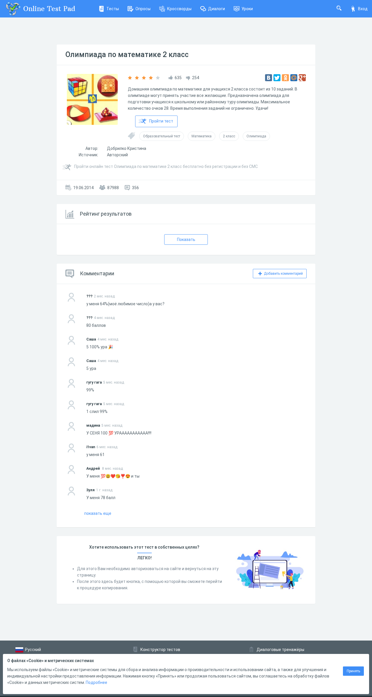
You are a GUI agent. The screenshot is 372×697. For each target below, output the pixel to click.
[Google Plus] (302, 77)
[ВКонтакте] (268, 77)
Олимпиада (256, 136)
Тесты (112, 8)
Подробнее (96, 682)
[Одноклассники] (285, 77)
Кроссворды (179, 8)
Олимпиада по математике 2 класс (127, 54)
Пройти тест (161, 121)
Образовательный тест (161, 136)
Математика (202, 136)
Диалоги (216, 8)
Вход (363, 8)
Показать (186, 239)
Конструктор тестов (160, 649)
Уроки (247, 8)
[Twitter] (276, 77)
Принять (353, 671)
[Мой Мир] (293, 77)
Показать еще (97, 513)
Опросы (143, 8)
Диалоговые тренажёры (280, 649)
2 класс (229, 136)
